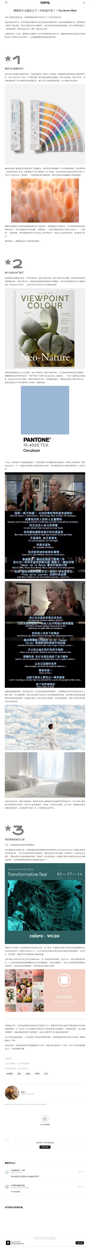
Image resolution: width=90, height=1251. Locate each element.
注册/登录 (45, 1147)
